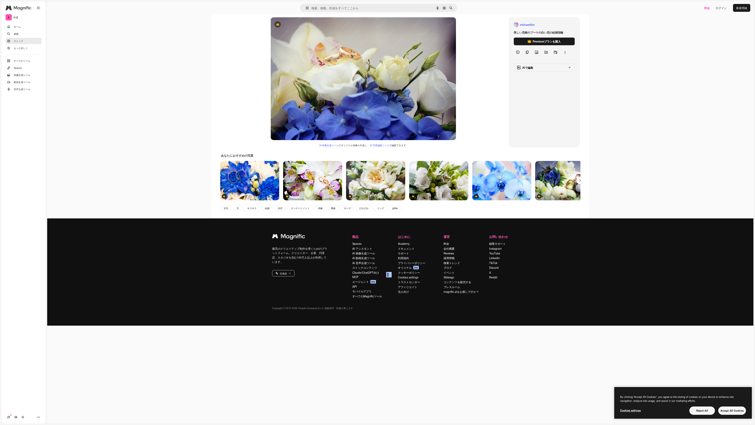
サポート (403, 253)
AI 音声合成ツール (363, 263)
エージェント (363, 282)
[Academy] (16, 417)
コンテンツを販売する (457, 282)
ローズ (347, 208)
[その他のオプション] (565, 52)
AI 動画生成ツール (363, 258)
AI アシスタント (362, 248)
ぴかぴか (364, 208)
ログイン (721, 8)
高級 (333, 208)
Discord (494, 268)
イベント (449, 272)
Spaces (357, 244)
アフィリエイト (407, 287)
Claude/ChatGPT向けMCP (370, 275)
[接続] (9, 417)
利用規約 (403, 258)
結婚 (267, 208)
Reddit (493, 277)
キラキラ (252, 208)
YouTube (494, 253)
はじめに (404, 236)
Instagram (495, 248)
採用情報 (449, 258)
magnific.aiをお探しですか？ (461, 292)
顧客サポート (497, 244)
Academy (404, 244)
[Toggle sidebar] (38, 8)
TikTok (493, 263)
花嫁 (320, 208)
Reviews (449, 253)
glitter (395, 208)
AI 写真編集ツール (379, 145)
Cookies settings (408, 277)
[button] (283, 273)
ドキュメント (406, 248)
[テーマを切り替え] (23, 417)
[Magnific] (288, 237)
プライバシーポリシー (411, 263)
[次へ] (580, 180)
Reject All (702, 410)
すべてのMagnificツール (367, 296)
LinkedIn (494, 258)
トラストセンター (409, 282)
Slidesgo (449, 277)
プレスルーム (452, 287)
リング (380, 208)
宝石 (226, 208)
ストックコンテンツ (364, 268)
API (354, 286)
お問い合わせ (498, 236)
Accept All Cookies (732, 410)
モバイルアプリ (362, 291)
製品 (355, 236)
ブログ (448, 268)
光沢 (280, 208)
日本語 (283, 273)
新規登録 (741, 8)
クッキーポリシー (409, 272)
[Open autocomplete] (305, 7)
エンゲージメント (300, 208)
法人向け (403, 292)
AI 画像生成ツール (329, 145)
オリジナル (297, 25)
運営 (447, 236)
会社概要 (449, 248)
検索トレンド (452, 263)
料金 (707, 8)
